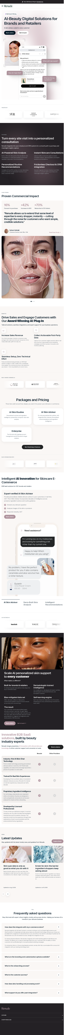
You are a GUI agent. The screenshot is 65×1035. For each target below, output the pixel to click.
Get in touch (23, 33)
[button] (2, 6)
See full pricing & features (32, 450)
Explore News (56, 848)
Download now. (40, 1)
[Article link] (17, 875)
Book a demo (10, 33)
